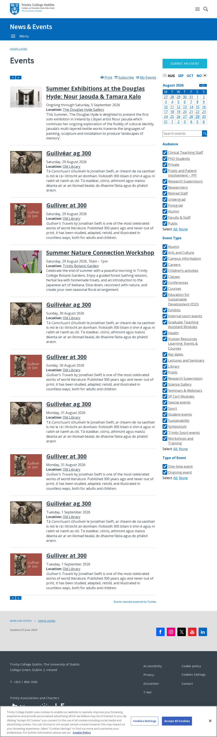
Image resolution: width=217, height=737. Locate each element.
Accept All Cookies (177, 721)
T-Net (147, 692)
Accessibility (152, 666)
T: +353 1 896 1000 (23, 682)
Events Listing (18, 48)
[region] (108, 721)
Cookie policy (191, 666)
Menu (24, 36)
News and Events (21, 620)
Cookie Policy (82, 732)
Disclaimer (151, 684)
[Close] (210, 721)
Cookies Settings (194, 675)
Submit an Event (184, 63)
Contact (187, 684)
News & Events (31, 26)
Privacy (148, 675)
